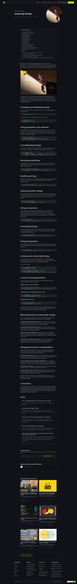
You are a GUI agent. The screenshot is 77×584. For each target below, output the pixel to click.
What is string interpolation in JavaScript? (31, 56)
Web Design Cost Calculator (43, 571)
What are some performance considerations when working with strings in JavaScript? (38, 57)
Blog (18, 11)
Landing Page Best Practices (56, 574)
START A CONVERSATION (62, 2)
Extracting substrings (26, 36)
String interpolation (25, 43)
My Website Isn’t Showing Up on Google (56, 569)
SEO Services (29, 575)
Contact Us (41, 570)
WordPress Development (31, 564)
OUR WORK (44, 2)
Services (15, 571)
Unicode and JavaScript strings (28, 44)
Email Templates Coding (31, 568)
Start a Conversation (42, 566)
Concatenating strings (26, 34)
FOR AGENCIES (49, 2)
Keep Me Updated (47, 456)
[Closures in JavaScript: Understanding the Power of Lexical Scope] (48, 535)
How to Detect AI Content (55, 572)
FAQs (23, 51)
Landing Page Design (30, 573)
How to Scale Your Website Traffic (57, 571)
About (15, 568)
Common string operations (27, 45)
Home (15, 11)
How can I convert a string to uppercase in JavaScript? (33, 55)
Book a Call (41, 568)
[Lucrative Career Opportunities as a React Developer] (29, 511)
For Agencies (16, 570)
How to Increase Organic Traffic (56, 576)
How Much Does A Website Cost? (56, 564)
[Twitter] (15, 581)
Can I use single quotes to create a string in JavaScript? (33, 52)
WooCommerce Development (32, 570)
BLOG (54, 2)
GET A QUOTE (71, 2)
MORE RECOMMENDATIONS (26, 555)
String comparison (25, 40)
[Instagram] (17, 581)
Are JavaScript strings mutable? (29, 53)
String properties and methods (27, 33)
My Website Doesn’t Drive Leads (56, 566)
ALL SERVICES (38, 2)
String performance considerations (28, 48)
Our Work (16, 566)
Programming (21, 11)
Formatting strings (25, 41)
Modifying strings (25, 37)
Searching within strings (26, 39)
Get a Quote (41, 564)
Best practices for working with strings (29, 47)
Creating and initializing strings (27, 32)
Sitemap (15, 575)
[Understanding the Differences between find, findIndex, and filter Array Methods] (48, 486)
